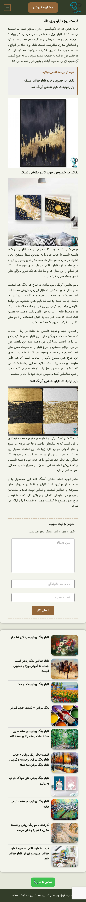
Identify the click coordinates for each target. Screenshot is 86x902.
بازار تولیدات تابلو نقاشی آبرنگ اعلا (52, 87)
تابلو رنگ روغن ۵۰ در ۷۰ (34, 684)
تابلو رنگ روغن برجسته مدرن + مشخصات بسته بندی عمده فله (29, 734)
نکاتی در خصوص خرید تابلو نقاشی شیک (49, 80)
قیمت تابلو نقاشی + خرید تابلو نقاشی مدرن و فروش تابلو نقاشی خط (28, 853)
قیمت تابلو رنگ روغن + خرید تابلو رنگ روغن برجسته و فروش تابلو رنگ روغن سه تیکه (29, 760)
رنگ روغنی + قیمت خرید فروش (29, 707)
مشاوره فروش (43, 7)
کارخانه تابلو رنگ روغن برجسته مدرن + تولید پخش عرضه (30, 828)
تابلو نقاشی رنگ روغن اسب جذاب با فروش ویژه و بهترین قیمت (31, 666)
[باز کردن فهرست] (7, 7)
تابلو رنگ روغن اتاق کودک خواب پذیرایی (29, 781)
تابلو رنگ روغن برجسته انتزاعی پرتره (30, 804)
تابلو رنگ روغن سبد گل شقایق (30, 637)
